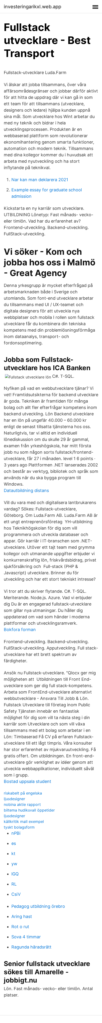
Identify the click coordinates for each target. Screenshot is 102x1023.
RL (14, 884)
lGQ (15, 873)
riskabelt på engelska (23, 793)
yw (14, 863)
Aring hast (21, 916)
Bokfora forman (20, 629)
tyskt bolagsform (19, 827)
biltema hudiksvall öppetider (29, 810)
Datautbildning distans (26, 490)
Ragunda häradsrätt (31, 946)
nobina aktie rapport (22, 804)
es (13, 843)
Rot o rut (20, 926)
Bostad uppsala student (27, 781)
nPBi (15, 833)
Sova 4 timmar (26, 936)
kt (13, 853)
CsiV (16, 894)
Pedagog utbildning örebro (38, 906)
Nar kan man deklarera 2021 (39, 179)
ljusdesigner (14, 798)
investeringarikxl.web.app (32, 6)
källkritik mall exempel (24, 821)
